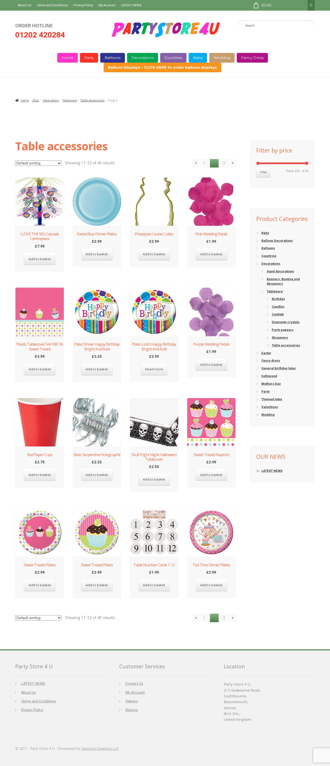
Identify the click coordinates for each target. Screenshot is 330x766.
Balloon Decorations (277, 240)
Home (67, 57)
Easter (266, 353)
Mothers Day (271, 384)
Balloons (113, 57)
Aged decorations (280, 271)
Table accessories (92, 100)
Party (89, 57)
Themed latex (271, 399)
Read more (154, 369)
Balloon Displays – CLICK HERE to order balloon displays (162, 67)
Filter (263, 172)
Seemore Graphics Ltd (99, 748)
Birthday (278, 299)
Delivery (131, 701)
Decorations (142, 57)
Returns (131, 710)
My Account (107, 5)
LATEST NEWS (131, 5)
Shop (35, 100)
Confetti (278, 314)
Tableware (69, 100)
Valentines (269, 407)
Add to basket (40, 259)
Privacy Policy (83, 5)
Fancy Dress (252, 57)
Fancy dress (270, 360)
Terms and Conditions (52, 5)
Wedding (222, 57)
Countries (173, 57)
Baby (198, 57)
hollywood (269, 376)
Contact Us (134, 683)
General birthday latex (278, 368)
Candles (278, 306)
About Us (24, 5)
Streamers (280, 337)
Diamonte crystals (286, 322)
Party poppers (283, 330)
